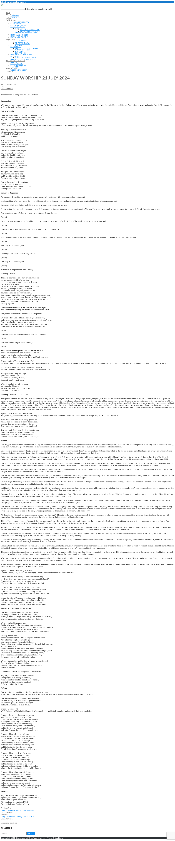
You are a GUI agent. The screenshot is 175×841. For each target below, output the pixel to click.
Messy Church (21, 28)
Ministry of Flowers (19, 34)
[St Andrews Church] (13, 9)
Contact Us (11, 71)
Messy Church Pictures (30, 31)
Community (10, 39)
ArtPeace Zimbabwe (19, 41)
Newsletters (11, 68)
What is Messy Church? (30, 30)
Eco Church (15, 47)
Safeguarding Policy (38, 838)
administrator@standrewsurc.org (13, 2)
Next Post (17, 816)
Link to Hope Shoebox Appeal (22, 59)
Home (8, 13)
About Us (10, 14)
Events (9, 19)
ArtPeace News (21, 42)
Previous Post (17, 809)
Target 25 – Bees (22, 50)
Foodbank (14, 56)
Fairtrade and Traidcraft (21, 54)
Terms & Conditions (55, 838)
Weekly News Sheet (18, 70)
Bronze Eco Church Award (26, 48)
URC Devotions (7, 89)
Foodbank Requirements (25, 58)
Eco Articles (20, 53)
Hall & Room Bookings (15, 61)
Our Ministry (16, 17)
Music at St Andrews (19, 36)
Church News (16, 24)
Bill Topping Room (18, 65)
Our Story (14, 16)
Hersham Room (16, 64)
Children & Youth (17, 27)
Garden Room (16, 67)
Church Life (11, 20)
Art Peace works (22, 44)
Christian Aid (16, 45)
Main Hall (14, 62)
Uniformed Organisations (26, 33)
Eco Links (19, 51)
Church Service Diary (19, 22)
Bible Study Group (18, 25)
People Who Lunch (18, 37)
